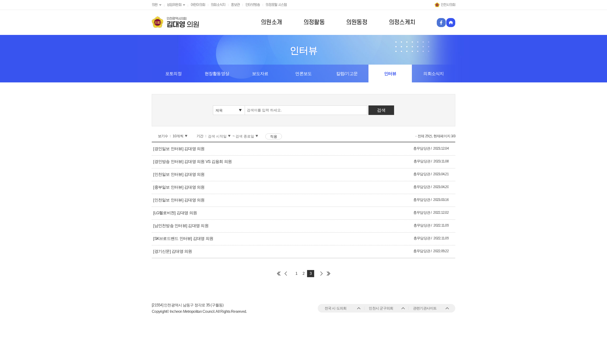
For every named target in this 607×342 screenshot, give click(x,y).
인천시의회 (448, 5)
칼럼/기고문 (347, 73)
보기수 (163, 136)
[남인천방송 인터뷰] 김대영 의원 (180, 225)
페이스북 (441, 22)
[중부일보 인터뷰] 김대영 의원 (178, 187)
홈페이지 (450, 22)
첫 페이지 (278, 273)
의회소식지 (218, 5)
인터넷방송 (252, 5)
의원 (155, 5)
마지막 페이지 (328, 273)
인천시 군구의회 (381, 308)
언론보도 (303, 73)
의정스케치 (402, 22)
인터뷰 (390, 73)
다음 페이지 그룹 (321, 273)
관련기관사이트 (425, 308)
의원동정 (356, 22)
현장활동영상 (217, 73)
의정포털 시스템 (276, 5)
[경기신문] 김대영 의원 (172, 251)
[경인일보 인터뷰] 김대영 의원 (178, 149)
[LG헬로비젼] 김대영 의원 (175, 213)
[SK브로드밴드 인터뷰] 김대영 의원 (183, 238)
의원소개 (271, 22)
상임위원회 (174, 5)
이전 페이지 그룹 (285, 273)
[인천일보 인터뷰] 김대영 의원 (178, 174)
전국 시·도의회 (336, 308)
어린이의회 (198, 5)
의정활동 (314, 22)
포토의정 (173, 73)
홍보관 (235, 5)
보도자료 (260, 73)
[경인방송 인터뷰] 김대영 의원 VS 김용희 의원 (192, 161)
